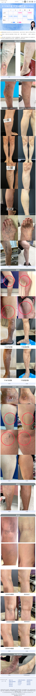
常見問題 (28, 683)
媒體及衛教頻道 (12, 681)
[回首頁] (3, 1)
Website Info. (20, 695)
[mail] (30, 2)
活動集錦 (20, 681)
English (19, 684)
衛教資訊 (28, 681)
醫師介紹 (11, 680)
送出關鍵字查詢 (23, 2)
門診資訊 (20, 683)
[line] (32, 2)
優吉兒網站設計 (16, 695)
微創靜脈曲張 (29, 680)
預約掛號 (25, 1)
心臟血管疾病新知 (21, 680)
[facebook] (27, 2)
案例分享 (11, 683)
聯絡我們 (11, 684)
